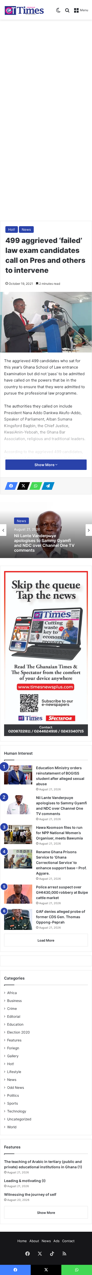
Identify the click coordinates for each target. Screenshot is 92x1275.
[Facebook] (10, 486)
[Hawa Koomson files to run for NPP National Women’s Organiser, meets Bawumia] (18, 834)
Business (14, 1001)
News (26, 229)
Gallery (13, 1056)
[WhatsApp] (34, 486)
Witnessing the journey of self (30, 1194)
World (11, 1127)
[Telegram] (46, 486)
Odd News (15, 1088)
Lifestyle (14, 1072)
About (34, 1241)
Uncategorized (19, 1119)
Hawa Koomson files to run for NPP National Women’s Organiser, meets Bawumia (59, 832)
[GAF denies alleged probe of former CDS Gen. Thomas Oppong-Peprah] (18, 919)
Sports (12, 1103)
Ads (56, 1241)
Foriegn (13, 1048)
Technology (16, 1111)
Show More (44, 465)
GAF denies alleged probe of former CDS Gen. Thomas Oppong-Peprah (60, 916)
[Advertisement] (46, 70)
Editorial (13, 1016)
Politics (13, 1095)
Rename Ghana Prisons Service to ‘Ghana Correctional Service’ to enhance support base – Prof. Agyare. (61, 862)
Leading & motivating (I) (25, 1180)
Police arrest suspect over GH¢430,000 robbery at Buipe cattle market (62, 892)
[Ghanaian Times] (24, 10)
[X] (22, 486)
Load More (46, 940)
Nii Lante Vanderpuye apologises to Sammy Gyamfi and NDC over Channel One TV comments (44, 543)
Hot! (11, 229)
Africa (12, 993)
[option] (46, 530)
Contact (68, 1241)
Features (14, 1040)
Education (15, 1024)
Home (22, 1241)
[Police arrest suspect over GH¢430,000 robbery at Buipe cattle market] (18, 894)
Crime (12, 1009)
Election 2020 (18, 1032)
